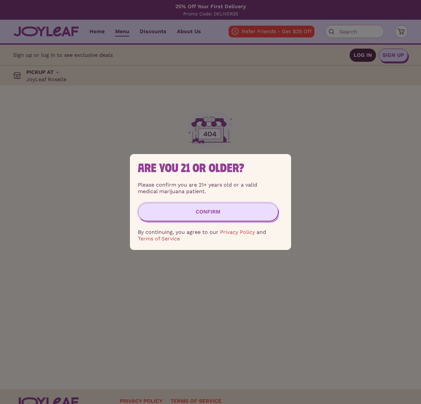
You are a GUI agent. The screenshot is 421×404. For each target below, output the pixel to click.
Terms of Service (159, 239)
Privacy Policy (237, 232)
